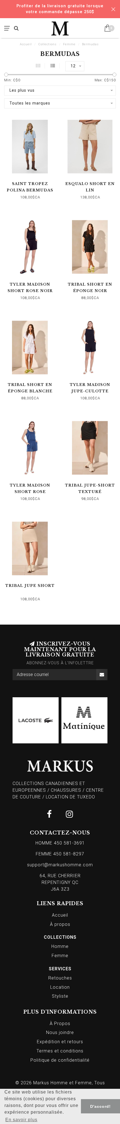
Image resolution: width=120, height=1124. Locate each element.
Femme (60, 955)
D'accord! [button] (100, 1106)
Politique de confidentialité (60, 1060)
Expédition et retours (60, 1041)
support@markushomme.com (60, 864)
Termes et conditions (60, 1051)
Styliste (60, 996)
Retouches (60, 978)
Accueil (26, 44)
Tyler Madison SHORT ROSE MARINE (30, 492)
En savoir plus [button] (21, 1119)
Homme (60, 946)
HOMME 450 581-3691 (60, 843)
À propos (60, 924)
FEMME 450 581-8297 (60, 854)
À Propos (60, 1023)
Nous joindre (60, 1032)
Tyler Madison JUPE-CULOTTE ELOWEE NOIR (90, 391)
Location (60, 987)
